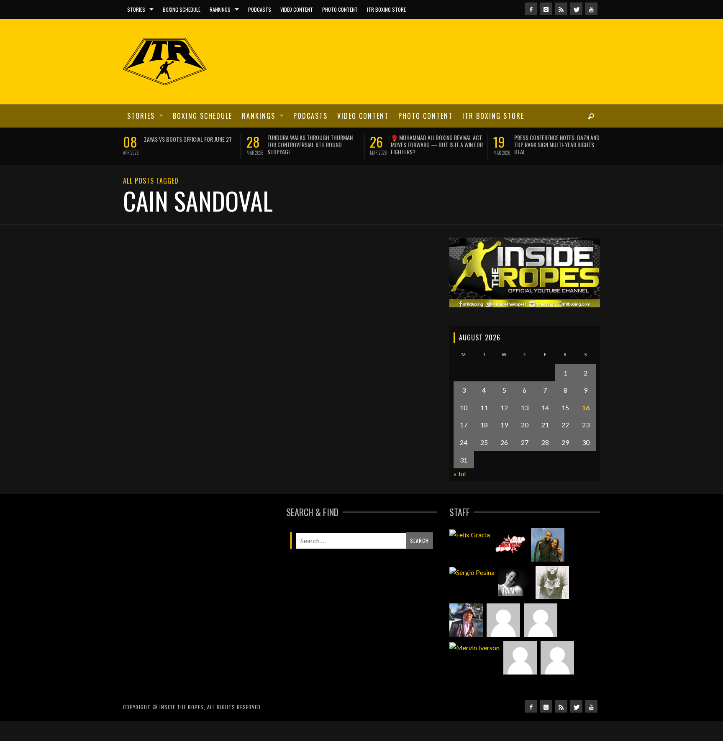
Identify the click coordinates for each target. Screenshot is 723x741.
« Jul (460, 474)
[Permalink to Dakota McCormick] (515, 582)
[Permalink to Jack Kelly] (510, 545)
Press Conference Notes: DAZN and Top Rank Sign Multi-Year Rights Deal (557, 144)
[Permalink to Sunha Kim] (466, 620)
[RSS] (561, 9)
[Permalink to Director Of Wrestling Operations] (503, 620)
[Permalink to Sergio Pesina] (472, 571)
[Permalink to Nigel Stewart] (552, 582)
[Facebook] (531, 9)
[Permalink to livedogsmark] (557, 658)
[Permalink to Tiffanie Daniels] (547, 545)
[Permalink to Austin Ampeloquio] (540, 620)
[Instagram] (546, 9)
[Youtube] (591, 9)
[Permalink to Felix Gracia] (469, 534)
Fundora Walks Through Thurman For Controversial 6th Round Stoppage (310, 144)
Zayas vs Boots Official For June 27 (188, 139)
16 (586, 407)
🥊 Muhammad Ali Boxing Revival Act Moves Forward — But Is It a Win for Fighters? (437, 144)
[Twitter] (576, 9)
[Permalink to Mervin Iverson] (474, 647)
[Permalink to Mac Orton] (520, 658)
